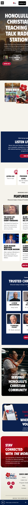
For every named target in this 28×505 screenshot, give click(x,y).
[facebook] (8, 483)
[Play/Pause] (3, 502)
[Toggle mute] (26, 502)
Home (24, 477)
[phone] (11, 487)
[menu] (2, 2)
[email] (13, 483)
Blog (23, 485)
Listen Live (24, 480)
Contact (23, 488)
